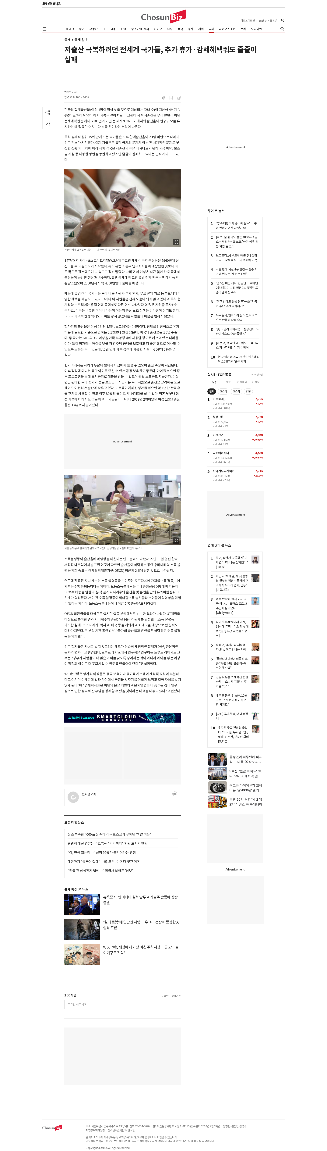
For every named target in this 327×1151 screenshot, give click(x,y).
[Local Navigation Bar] (44, 29)
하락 (228, 382)
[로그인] (282, 20)
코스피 (223, 391)
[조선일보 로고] (51, 4)
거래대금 (242, 382)
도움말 (165, 996)
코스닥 (236, 391)
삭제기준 (176, 996)
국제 (67, 40)
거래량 (255, 382)
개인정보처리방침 (95, 1130)
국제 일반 (81, 40)
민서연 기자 (70, 92)
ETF (248, 391)
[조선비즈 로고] (163, 16)
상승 (214, 382)
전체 (211, 391)
